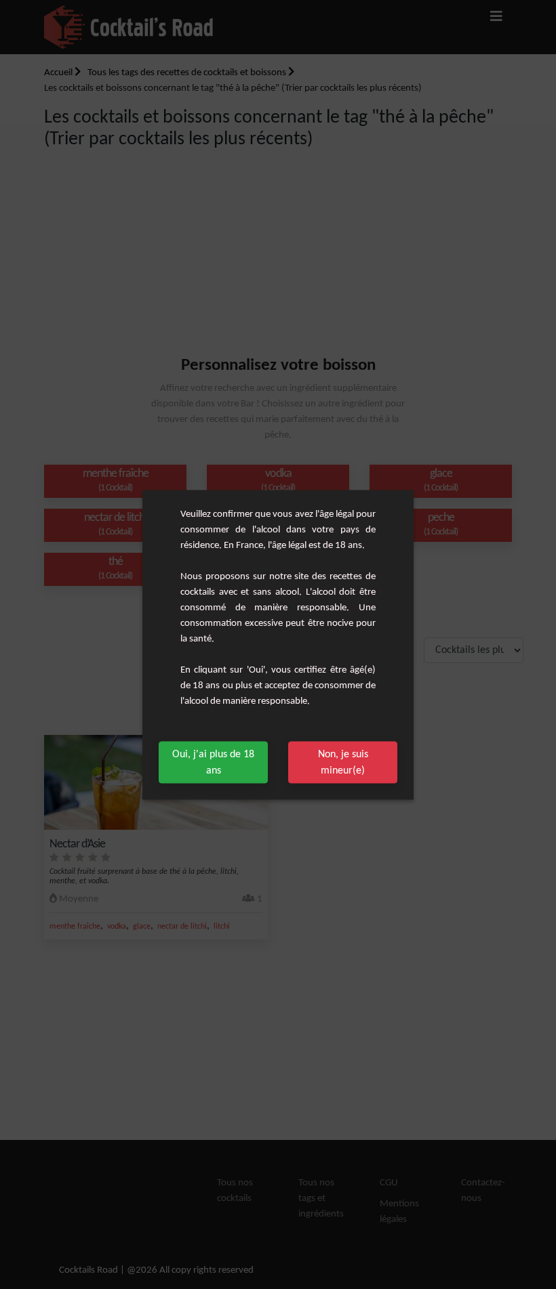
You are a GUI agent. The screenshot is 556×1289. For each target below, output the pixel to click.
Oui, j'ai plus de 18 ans (213, 762)
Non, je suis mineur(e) (343, 762)
